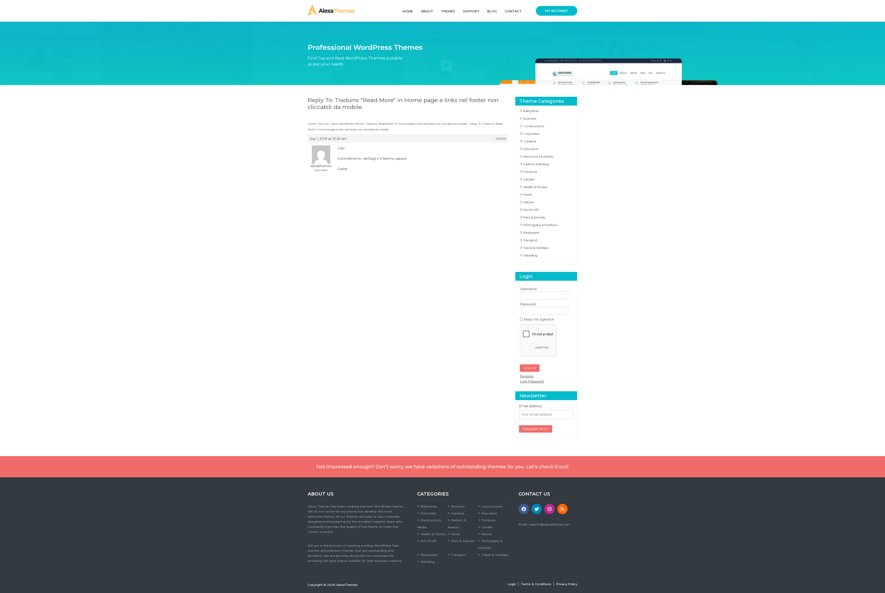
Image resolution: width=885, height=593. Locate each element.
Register (527, 376)
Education (531, 149)
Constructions (533, 126)
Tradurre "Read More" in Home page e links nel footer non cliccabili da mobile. (417, 123)
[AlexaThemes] (331, 10)
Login (511, 584)
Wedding (530, 255)
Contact (513, 11)
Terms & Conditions (536, 584)
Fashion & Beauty (536, 164)
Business (529, 118)
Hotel (527, 194)
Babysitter (531, 111)
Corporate (531, 134)
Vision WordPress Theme (347, 123)
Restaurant (531, 232)
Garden (529, 179)
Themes (448, 11)
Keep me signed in (539, 319)
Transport (530, 240)
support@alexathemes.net (549, 524)
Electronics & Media (538, 156)
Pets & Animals (534, 217)
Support (471, 11)
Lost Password (532, 381)
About (427, 11)
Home (408, 11)
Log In (530, 368)
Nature (528, 202)
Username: (528, 289)
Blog (492, 11)
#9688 (501, 139)
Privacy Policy (566, 584)
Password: (528, 304)
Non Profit (531, 210)
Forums (323, 123)
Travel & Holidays (535, 248)
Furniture (530, 172)
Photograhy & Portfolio (540, 225)
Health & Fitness (535, 187)
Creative (529, 141)
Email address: (530, 406)
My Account (556, 11)
